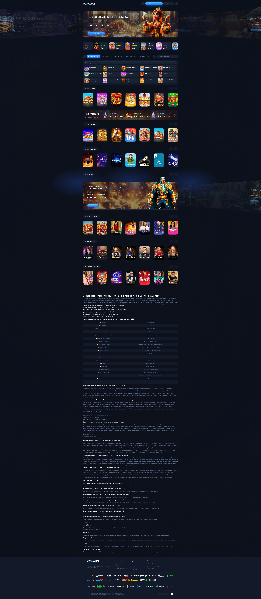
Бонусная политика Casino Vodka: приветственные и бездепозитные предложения (105, 309)
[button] (84, 56)
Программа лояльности (121, 564)
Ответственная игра (136, 564)
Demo (88, 107)
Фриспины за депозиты (121, 568)
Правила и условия (136, 563)
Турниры (118, 566)
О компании (119, 563)
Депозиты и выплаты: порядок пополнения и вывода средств (99, 311)
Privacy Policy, (169, 566)
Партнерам (134, 569)
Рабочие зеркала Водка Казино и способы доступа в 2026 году (100, 307)
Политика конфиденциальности (136, 567)
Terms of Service (150, 568)
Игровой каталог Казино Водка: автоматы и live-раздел (98, 312)
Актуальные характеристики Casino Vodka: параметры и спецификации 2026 (103, 305)
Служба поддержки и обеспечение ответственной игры (98, 316)
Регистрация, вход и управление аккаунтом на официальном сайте (101, 314)
